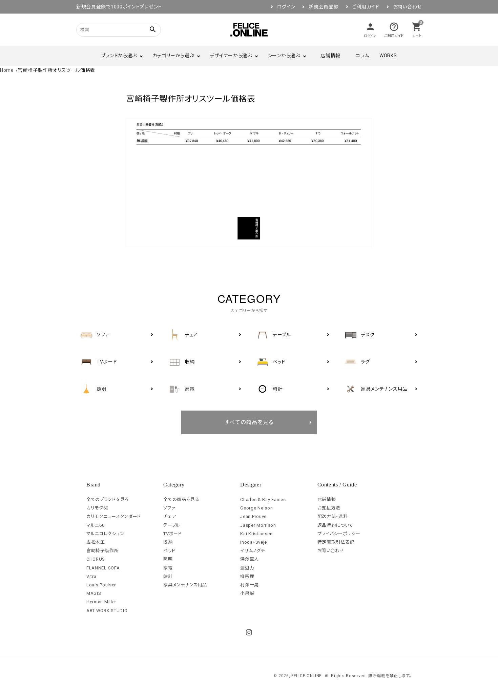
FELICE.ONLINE (306, 675)
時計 (167, 576)
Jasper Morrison (258, 525)
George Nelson (256, 507)
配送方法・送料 (332, 516)
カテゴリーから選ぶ (173, 55)
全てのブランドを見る (107, 499)
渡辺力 (247, 567)
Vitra (91, 576)
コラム (362, 55)
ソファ (169, 507)
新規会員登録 (323, 6)
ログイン (286, 6)
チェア (169, 516)
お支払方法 (328, 507)
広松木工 (95, 542)
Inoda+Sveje (253, 542)
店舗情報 (330, 55)
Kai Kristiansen (256, 533)
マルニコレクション (105, 533)
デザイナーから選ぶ (231, 55)
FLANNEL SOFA (103, 567)
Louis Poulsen (101, 584)
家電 (167, 567)
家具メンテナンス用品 (185, 584)
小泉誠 (247, 593)
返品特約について (335, 525)
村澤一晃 (249, 584)
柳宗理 (247, 576)
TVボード (172, 533)
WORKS (388, 55)
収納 (167, 542)
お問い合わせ (407, 6)
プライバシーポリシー (338, 533)
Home (7, 70)
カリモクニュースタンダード (113, 516)
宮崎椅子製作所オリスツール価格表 (56, 70)
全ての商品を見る (181, 499)
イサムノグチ (252, 550)
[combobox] (110, 29)
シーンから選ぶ (284, 55)
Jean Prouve (253, 516)
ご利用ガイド (365, 6)
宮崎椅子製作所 (102, 550)
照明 (167, 559)
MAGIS (93, 593)
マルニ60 (95, 525)
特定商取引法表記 (336, 542)
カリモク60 (97, 507)
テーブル (171, 525)
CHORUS (95, 559)
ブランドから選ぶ (119, 55)
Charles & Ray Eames (263, 499)
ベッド (169, 550)
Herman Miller (101, 601)
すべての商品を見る (249, 422)
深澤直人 (249, 559)
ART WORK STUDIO (107, 610)
